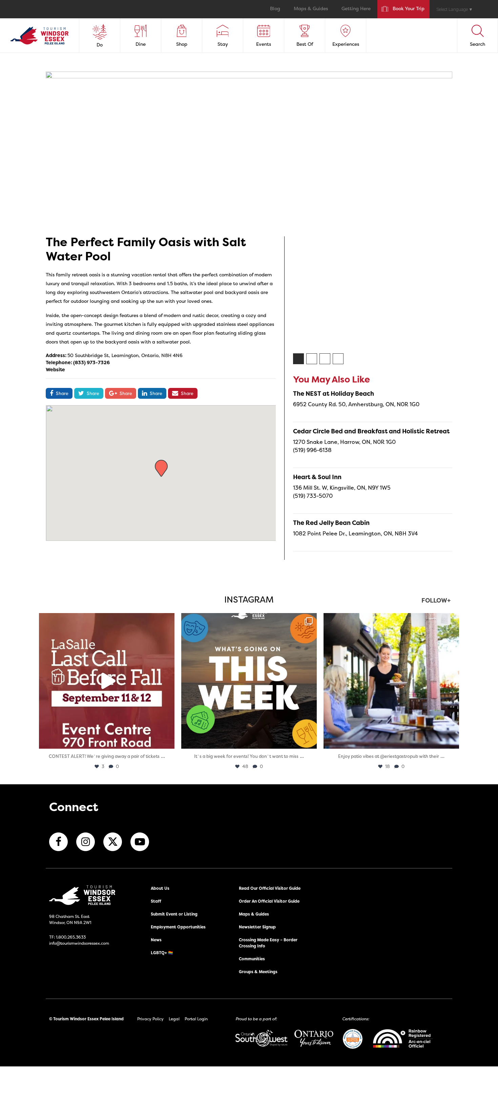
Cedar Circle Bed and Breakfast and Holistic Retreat (371, 431)
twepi (105, 620)
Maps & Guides (311, 9)
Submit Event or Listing (174, 914)
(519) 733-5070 (313, 495)
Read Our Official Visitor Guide (269, 888)
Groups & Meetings (258, 972)
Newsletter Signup (257, 927)
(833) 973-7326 (91, 362)
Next (457, 293)
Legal (174, 1019)
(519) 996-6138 (312, 450)
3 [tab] (325, 359)
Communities (252, 959)
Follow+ (436, 601)
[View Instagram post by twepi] (168, 740)
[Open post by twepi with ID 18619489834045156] (391, 681)
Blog (275, 9)
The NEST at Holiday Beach (333, 393)
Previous (288, 293)
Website (55, 369)
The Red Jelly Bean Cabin (331, 522)
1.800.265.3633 (71, 937)
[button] (161, 468)
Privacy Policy (150, 1019)
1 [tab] (298, 359)
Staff (156, 901)
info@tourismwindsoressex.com (79, 943)
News (156, 940)
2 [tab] (312, 359)
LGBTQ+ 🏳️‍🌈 (162, 953)
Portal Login (196, 1019)
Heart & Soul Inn (317, 477)
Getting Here (356, 9)
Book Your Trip (408, 9)
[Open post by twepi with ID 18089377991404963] (106, 681)
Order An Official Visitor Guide (269, 901)
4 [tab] (338, 359)
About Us (160, 888)
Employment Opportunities (178, 927)
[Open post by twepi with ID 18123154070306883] (249, 681)
